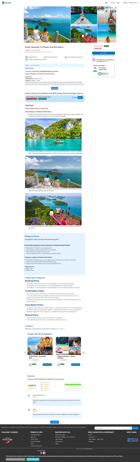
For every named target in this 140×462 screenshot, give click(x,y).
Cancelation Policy (35, 434)
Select (80, 97)
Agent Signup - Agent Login (96, 439)
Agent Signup (59, 439)
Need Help (134, 2)
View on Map (48, 52)
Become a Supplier (60, 434)
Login (118, 2)
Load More (54, 422)
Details (106, 61)
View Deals (103, 53)
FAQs (32, 443)
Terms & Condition (35, 441)
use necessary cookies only (15, 459)
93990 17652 (103, 69)
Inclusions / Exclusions (32, 98)
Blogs (56, 443)
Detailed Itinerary (42, 98)
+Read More (55, 88)
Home (27, 65)
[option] (40, 352)
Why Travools (59, 441)
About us (33, 437)
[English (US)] (106, 3)
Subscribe (135, 428)
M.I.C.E (90, 434)
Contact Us (91, 437)
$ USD (112, 2)
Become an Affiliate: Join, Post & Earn (65, 437)
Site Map (91, 441)
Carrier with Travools (36, 446)
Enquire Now (47, 364)
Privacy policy (34, 439)
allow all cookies (33, 459)
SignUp (125, 2)
